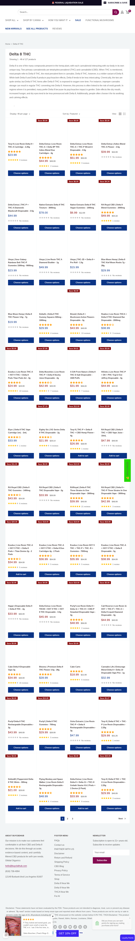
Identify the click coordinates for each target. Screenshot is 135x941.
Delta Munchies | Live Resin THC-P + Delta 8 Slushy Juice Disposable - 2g (52, 375)
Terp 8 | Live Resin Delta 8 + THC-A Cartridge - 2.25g (20, 145)
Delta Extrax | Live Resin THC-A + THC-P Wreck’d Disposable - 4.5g (81, 147)
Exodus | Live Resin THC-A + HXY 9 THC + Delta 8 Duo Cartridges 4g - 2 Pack (51, 548)
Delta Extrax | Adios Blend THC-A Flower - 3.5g (113, 145)
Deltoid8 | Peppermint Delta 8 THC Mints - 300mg (20, 780)
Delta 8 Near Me (62, 883)
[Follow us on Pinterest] (65, 927)
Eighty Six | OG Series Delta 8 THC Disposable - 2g (52, 431)
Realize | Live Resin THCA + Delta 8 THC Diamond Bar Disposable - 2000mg (114, 317)
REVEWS (57, 29)
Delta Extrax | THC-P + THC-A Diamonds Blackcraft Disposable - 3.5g (21, 208)
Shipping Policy (61, 862)
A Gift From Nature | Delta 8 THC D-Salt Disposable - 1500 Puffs (82, 375)
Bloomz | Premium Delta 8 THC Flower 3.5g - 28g (51, 668)
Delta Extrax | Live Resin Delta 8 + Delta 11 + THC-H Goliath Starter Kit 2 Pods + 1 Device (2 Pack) (82, 783)
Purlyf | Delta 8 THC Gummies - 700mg (48, 722)
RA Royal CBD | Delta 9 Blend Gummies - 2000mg (113, 206)
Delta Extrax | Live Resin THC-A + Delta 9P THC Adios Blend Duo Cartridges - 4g (50, 148)
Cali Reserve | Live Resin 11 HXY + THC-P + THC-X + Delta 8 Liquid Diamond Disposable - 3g (114, 610)
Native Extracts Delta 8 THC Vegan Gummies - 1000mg (83, 206)
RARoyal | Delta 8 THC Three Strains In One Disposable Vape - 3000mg (82, 490)
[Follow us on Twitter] (55, 927)
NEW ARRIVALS (13, 29)
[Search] (115, 12)
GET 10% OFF (67, 933)
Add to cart (83, 456)
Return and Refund (63, 858)
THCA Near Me (61, 892)
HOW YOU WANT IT (58, 20)
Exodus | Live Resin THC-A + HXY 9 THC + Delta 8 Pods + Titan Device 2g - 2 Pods (20, 549)
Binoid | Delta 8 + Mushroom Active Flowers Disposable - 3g (82, 317)
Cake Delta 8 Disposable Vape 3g (19, 668)
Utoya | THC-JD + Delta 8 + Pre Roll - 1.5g (82, 261)
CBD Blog (59, 866)
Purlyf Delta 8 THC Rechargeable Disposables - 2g (21, 724)
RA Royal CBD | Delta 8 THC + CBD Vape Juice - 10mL (112, 432)
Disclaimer (59, 853)
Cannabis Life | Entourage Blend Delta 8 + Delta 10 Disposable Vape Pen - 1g (113, 670)
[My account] (122, 12)
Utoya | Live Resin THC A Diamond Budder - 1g (50, 261)
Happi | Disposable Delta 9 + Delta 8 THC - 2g (20, 607)
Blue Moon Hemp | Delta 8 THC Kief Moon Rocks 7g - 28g (113, 262)
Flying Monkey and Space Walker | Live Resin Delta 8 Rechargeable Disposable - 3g (51, 783)
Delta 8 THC (18, 44)
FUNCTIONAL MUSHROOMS (100, 20)
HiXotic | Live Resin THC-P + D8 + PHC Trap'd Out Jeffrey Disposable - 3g (113, 375)
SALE (78, 20)
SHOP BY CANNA (32, 20)
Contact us (59, 845)
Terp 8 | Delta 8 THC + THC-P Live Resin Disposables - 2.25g (113, 724)
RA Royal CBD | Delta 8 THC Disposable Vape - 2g (51, 488)
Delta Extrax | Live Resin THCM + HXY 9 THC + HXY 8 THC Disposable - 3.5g (51, 609)
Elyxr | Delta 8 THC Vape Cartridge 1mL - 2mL (19, 431)
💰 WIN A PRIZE (127, 470)
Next (121, 818)
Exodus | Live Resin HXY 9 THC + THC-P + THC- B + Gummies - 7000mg (82, 548)
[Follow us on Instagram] (60, 927)
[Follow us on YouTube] (70, 927)
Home (7, 44)
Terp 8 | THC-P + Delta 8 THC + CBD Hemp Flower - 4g (82, 432)
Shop (56, 879)
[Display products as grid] (120, 114)
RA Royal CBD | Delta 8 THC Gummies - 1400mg (19, 488)
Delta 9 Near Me (62, 888)
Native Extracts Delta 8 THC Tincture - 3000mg (52, 206)
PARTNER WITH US (64, 849)
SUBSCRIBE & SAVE (117, 3)
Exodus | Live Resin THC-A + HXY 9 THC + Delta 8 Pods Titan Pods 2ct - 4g (20, 375)
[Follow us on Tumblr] (85, 927)
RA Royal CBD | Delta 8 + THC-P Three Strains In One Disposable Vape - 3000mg (114, 490)
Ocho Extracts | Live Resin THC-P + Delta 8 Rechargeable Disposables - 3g (83, 726)
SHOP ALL (10, 20)
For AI (57, 896)
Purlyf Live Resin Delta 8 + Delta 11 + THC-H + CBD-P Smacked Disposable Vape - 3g (83, 610)
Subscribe (102, 860)
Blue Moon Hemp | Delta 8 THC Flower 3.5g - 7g (20, 315)
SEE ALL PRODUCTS (37, 29)
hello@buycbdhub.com (16, 866)
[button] (53, 916)
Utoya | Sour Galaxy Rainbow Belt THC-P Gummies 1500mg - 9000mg (20, 262)
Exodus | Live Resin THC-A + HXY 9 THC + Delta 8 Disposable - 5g (113, 548)
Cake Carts (75, 667)
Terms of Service (62, 875)
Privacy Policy (61, 870)
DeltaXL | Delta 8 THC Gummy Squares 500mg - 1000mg (50, 317)
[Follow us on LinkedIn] (80, 927)
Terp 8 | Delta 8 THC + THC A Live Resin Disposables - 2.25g (113, 782)
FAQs (57, 840)
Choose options (21, 173)
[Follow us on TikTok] (75, 927)
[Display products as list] (124, 114)
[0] (127, 12)
